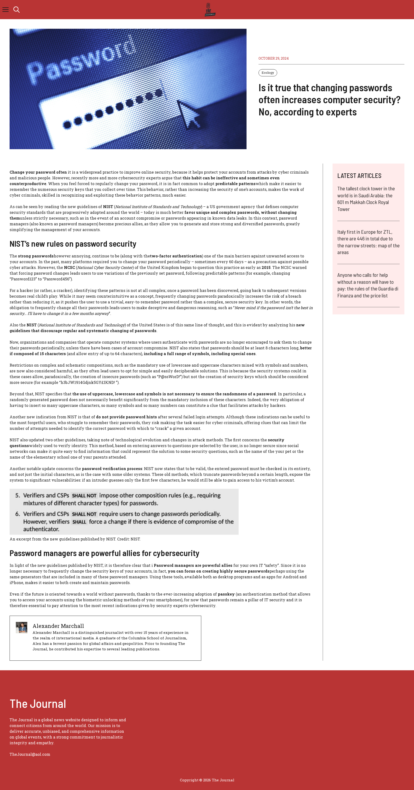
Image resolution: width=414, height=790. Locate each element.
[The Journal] (209, 9)
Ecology (268, 72)
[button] (16, 9)
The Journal (223, 780)
